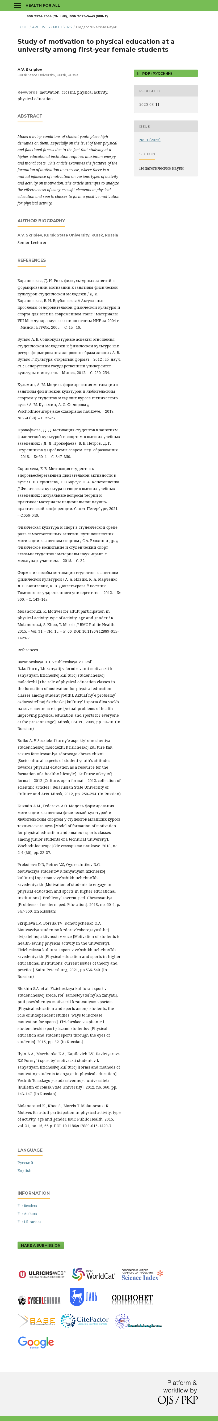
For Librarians (29, 1221)
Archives (41, 27)
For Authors (27, 1213)
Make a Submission (40, 1245)
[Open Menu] (17, 5)
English (25, 1170)
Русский (25, 1162)
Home (23, 27)
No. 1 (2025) (63, 27)
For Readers (27, 1205)
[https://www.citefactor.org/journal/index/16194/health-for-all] (87, 1329)
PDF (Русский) (156, 73)
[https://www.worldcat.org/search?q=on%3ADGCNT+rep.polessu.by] (96, 1281)
